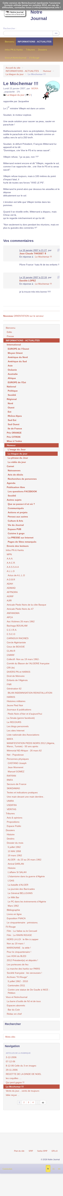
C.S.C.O (11, 634)
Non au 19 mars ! (16, 943)
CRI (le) (11, 667)
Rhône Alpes (15, 416)
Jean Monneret (15, 767)
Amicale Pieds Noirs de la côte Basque (26, 604)
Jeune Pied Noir (15, 705)
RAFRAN (11, 775)
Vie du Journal (16, 525)
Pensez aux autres (18, 516)
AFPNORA (12, 592)
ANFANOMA (13, 613)
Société (12, 395)
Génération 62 (14, 688)
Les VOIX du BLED (16, 956)
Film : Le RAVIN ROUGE (19, 935)
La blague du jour (15, 74)
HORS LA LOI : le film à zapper (22, 939)
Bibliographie (13, 910)
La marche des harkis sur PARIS (23, 968)
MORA (34, 88)
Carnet (10, 466)
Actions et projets (17, 512)
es (53, 1169)
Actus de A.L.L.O (16, 575)
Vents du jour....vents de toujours (22, 1091)
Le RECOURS (14, 722)
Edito (9, 332)
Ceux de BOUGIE (16, 646)
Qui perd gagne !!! (15, 1082)
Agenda (11, 483)
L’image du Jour (17, 449)
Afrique (12, 378)
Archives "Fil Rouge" (17, 977)
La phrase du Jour (18, 458)
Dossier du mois (15, 843)
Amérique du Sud (17, 361)
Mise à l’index (14, 441)
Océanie (12, 369)
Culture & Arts (15, 521)
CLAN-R (11, 651)
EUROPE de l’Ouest (18, 349)
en (59, 1169)
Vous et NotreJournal (15, 57)
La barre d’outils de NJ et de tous (24, 1001)
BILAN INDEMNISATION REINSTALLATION (30, 692)
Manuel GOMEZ (16, 771)
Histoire (11, 834)
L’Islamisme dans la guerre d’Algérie (26, 876)
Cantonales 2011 (16, 985)
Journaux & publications (19, 709)
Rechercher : (9, 28)
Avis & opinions (14, 817)
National (11, 386)
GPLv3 (55, 1151)
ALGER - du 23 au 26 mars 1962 (24, 859)
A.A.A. (10, 558)
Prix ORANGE (14, 432)
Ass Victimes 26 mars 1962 (21, 621)
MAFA (10, 739)
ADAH (10, 583)
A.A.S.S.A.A (13, 567)
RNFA (10, 780)
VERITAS (11, 809)
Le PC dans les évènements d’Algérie (27, 901)
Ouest (11, 407)
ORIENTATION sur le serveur (23, 316)
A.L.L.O (11, 571)
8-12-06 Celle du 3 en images (21, 1065)
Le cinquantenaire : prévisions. (22, 922)
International (14, 344)
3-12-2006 (11, 1057)
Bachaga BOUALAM (17, 625)
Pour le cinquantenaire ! (19, 952)
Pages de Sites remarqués (22, 541)
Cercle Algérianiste (16, 642)
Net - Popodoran (15, 754)
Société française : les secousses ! (24, 973)
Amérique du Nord (18, 357)
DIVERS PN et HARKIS (18, 672)
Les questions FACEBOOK (22, 491)
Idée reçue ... (12, 1095)
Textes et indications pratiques (22, 792)
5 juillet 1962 (14, 847)
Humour (47, 71)
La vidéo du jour (17, 462)
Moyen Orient (15, 353)
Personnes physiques (18, 759)
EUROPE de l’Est (17, 382)
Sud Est (12, 420)
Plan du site (19, 1151)
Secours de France (16, 784)
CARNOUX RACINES (17, 638)
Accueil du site (13, 67)
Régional (12, 399)
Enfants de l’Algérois (17, 680)
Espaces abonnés (16, 1005)
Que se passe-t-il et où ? (21, 504)
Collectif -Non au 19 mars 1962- (23, 659)
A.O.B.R (11, 579)
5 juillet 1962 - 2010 (18, 981)
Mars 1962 (13, 905)
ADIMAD (11, 588)
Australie (13, 374)
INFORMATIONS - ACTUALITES (34, 41)
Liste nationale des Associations (23, 734)
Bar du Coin (14, 1009)
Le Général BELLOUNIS (20, 893)
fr (48, 1169)
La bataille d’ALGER (18, 884)
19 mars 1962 (15, 855)
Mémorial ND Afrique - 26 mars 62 (24, 750)
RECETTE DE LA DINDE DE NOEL (23, 1074)
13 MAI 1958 (14, 851)
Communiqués (16, 508)
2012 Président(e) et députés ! (22, 960)
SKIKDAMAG (13, 788)
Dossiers (42, 49)
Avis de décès (15, 474)
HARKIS (11, 697)
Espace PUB (14, 529)
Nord (10, 403)
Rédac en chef (14, 1014)
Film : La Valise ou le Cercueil (22, 931)
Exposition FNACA (16, 918)
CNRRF (11, 655)
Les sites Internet (15, 730)
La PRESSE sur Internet (20, 537)
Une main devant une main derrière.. (25, 796)
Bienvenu (9, 41)
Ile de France (15, 428)
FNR (9, 684)
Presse (10, 336)
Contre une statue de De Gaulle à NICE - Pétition (29, 991)
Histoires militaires (16, 701)
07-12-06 (10, 1061)
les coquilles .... (13, 1078)
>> (56, 33)
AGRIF (10, 596)
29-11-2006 (12, 1070)
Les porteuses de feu (17, 964)
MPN (9, 554)
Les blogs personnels (18, 726)
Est (9, 411)
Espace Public (14, 826)
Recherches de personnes (22, 479)
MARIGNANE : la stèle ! (19, 947)
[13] (43, 1102)
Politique (13, 390)
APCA (10, 617)
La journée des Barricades (21, 889)
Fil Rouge (34, 57)
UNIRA (10, 801)
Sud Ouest (13, 424)
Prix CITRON (13, 437)
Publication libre (16, 487)
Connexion (7, 1169)
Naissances (14, 470)
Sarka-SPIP (42, 1151)
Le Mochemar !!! (43, 256)
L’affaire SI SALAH (17, 872)
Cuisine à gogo (16, 533)
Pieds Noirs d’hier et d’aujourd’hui (25, 713)
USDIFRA (12, 805)
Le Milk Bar (13, 897)
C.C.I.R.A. (12, 630)
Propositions (13, 822)
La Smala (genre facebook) (21, 718)
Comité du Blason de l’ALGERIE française (28, 663)
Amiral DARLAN (16, 864)
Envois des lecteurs (18, 546)
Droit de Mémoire (16, 676)
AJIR (9, 600)
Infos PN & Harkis (14, 49)
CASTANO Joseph (17, 763)
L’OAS (11, 880)
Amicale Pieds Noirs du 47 (20, 609)
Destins (10, 838)
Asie (10, 365)
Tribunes (30, 49)
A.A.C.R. (11, 562)
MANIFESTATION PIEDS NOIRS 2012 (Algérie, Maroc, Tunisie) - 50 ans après (31, 745)
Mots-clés (10, 1036)
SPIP (31, 1151)
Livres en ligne (14, 914)
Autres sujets (14, 500)
